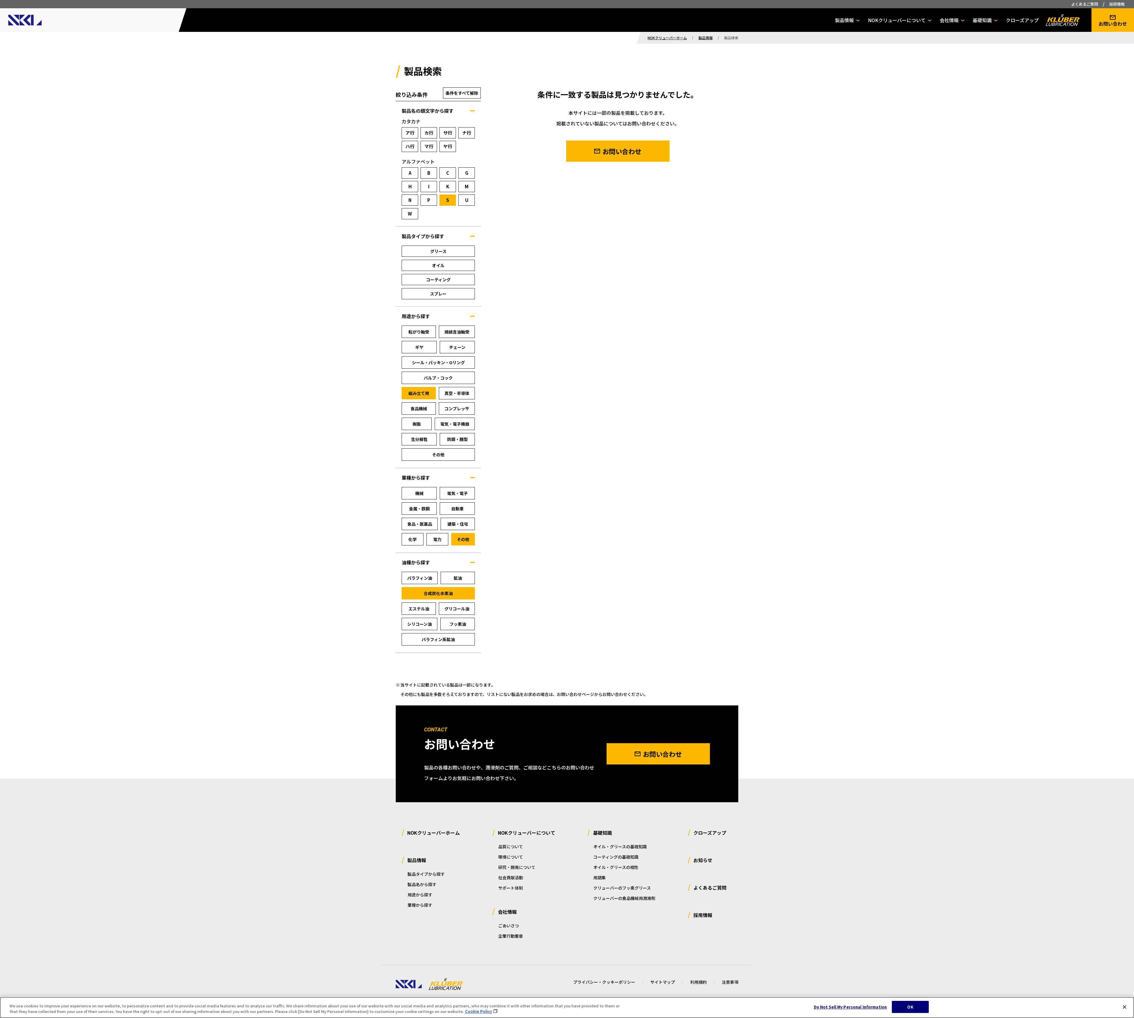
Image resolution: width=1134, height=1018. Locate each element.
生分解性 (419, 439)
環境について (510, 857)
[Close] (1124, 1006)
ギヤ (419, 347)
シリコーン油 (419, 624)
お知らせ (703, 860)
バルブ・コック (438, 378)
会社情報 (949, 20)
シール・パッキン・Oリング (438, 362)
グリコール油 (456, 609)
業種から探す (420, 905)
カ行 (428, 133)
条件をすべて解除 (462, 93)
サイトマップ (662, 982)
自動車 (457, 509)
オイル (438, 265)
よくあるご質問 (1084, 4)
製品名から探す (422, 884)
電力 (437, 539)
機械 (419, 493)
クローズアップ (1022, 20)
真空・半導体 (456, 393)
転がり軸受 (418, 332)
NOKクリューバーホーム (667, 37)
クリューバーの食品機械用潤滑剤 (624, 898)
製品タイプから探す (426, 874)
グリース (438, 251)
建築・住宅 (457, 524)
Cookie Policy (478, 1011)
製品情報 (844, 20)
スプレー (438, 294)
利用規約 (698, 982)
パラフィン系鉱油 (438, 639)
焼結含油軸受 (456, 332)
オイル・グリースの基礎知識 (620, 846)
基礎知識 (982, 20)
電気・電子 (457, 493)
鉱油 (458, 578)
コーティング (438, 279)
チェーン (457, 347)
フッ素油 (457, 624)
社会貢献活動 (510, 877)
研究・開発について (516, 867)
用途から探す (420, 895)
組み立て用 (418, 393)
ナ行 (466, 133)
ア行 (409, 133)
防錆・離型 (457, 439)
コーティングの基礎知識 (615, 857)
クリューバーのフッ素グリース (622, 888)
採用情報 (1117, 4)
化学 (412, 539)
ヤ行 (447, 146)
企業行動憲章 (510, 936)
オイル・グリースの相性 (615, 867)
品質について (510, 846)
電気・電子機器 (454, 424)
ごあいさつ (508, 926)
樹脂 (417, 424)
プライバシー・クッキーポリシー (604, 982)
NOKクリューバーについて (897, 20)
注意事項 (730, 982)
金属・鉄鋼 (419, 509)
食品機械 (418, 408)
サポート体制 (510, 888)
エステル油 (418, 609)
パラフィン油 (419, 578)
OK (910, 1007)
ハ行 (409, 146)
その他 (438, 454)
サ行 (447, 133)
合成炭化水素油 (438, 593)
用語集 (599, 877)
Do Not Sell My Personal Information (850, 1007)
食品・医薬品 (419, 524)
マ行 (428, 146)
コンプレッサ (456, 408)
